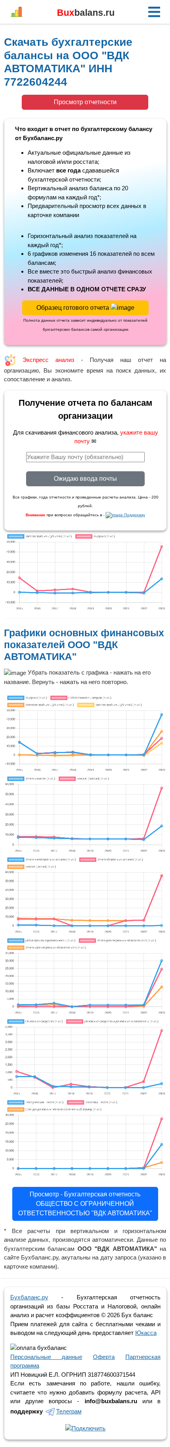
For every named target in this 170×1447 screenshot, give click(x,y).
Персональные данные (46, 1356)
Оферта (104, 1356)
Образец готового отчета (73, 307)
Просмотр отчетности (85, 102)
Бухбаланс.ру (29, 1297)
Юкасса (146, 1332)
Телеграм (68, 1411)
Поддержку (134, 515)
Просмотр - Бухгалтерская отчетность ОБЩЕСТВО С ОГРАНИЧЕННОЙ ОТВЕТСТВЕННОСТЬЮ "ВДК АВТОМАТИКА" (85, 1203)
